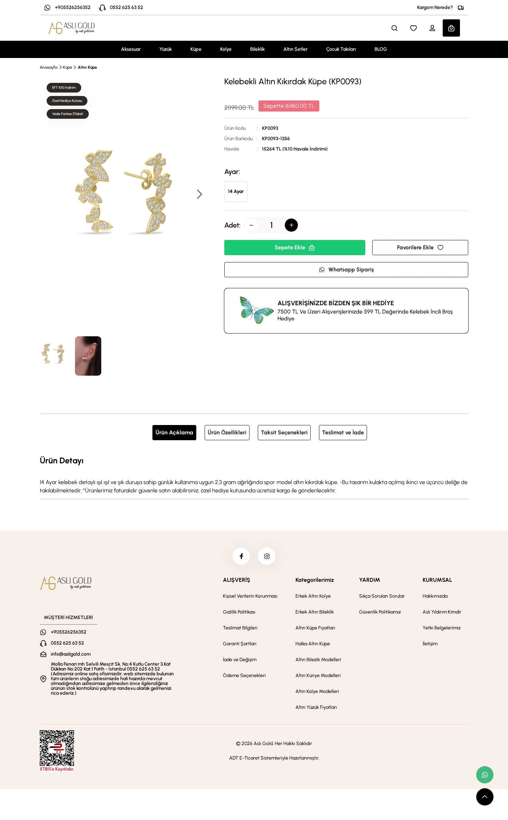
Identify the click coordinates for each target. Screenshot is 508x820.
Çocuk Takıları (341, 49)
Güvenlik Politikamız (380, 612)
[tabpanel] (254, 474)
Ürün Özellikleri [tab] (227, 432)
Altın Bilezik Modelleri (318, 660)
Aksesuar (131, 49)
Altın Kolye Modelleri (317, 691)
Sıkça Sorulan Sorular (382, 596)
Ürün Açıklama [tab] (174, 432)
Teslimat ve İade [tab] (343, 432)
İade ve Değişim (239, 660)
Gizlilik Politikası (239, 612)
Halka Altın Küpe (312, 644)
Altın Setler (295, 49)
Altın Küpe (87, 67)
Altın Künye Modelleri (318, 675)
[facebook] (241, 556)
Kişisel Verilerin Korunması (250, 596)
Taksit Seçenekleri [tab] (284, 432)
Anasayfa (48, 67)
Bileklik (257, 49)
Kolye (226, 49)
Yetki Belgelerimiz (442, 628)
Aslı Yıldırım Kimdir (442, 612)
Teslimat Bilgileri (240, 628)
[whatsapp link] (484, 774)
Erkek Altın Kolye (313, 596)
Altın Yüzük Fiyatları (316, 707)
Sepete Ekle (290, 247)
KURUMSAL (437, 580)
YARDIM (369, 580)
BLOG (381, 49)
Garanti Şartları (239, 644)
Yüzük (165, 49)
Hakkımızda (435, 596)
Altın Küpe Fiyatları (315, 628)
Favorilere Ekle (415, 247)
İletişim (430, 644)
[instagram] (266, 556)
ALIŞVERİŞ (236, 580)
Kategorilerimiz (314, 580)
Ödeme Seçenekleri (244, 675)
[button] (199, 194)
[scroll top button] (484, 796)
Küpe (195, 49)
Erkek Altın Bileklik (314, 612)
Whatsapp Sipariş (351, 269)
